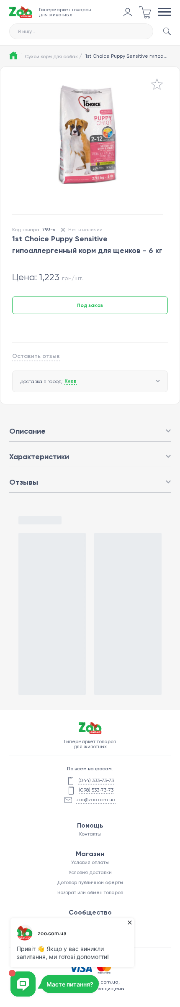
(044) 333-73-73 (96, 780)
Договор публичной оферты (90, 882)
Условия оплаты (90, 862)
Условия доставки (90, 872)
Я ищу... (26, 31)
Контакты (90, 834)
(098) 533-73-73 (96, 790)
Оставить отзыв (36, 356)
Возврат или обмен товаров (90, 892)
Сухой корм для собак (53, 56)
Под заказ (90, 305)
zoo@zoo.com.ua (96, 800)
